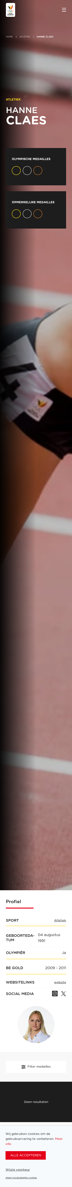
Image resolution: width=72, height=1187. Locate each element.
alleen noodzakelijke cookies (21, 1178)
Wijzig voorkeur (18, 1169)
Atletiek (60, 920)
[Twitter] (63, 994)
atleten (25, 37)
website (60, 982)
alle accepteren (25, 1155)
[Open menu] (64, 10)
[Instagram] (55, 994)
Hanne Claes (45, 37)
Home (9, 37)
